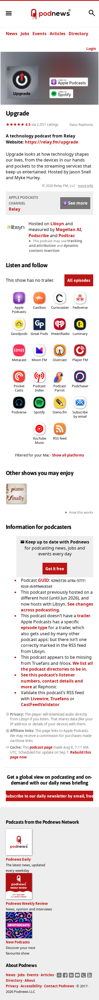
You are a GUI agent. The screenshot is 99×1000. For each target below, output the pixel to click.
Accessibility (31, 986)
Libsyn (57, 224)
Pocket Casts (19, 388)
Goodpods (19, 333)
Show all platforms (68, 455)
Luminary (80, 333)
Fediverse (80, 307)
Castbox (39, 307)
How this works (81, 512)
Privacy (12, 986)
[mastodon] (60, 976)
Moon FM (39, 359)
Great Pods (39, 333)
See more (77, 203)
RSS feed (60, 438)
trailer (83, 616)
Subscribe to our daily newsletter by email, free (49, 796)
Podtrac (67, 235)
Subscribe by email (80, 414)
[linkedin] (72, 976)
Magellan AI (68, 229)
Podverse (19, 412)
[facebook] (66, 976)
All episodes (78, 280)
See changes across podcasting (57, 607)
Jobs (25, 33)
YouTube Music (39, 440)
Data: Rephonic (81, 124)
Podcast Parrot (59, 388)
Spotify (39, 412)
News (11, 33)
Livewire (39, 699)
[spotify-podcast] (61, 98)
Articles (57, 33)
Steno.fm (60, 412)
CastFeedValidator (40, 704)
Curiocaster (60, 307)
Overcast (60, 359)
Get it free (54, 568)
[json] (84, 976)
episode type (34, 627)
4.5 (28, 124)
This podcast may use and (55, 245)
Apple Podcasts (19, 309)
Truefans (59, 699)
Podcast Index (39, 388)
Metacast (19, 359)
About (30, 980)
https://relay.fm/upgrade (51, 142)
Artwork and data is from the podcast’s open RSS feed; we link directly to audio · (50, 185)
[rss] (90, 976)
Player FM (80, 359)
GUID (43, 580)
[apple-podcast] (68, 84)
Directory (78, 33)
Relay (14, 209)
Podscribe (39, 235)
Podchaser (80, 386)
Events (39, 33)
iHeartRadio (60, 333)
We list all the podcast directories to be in (57, 666)
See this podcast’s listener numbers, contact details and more (52, 681)
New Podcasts (18, 942)
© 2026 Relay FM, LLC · (67, 185)
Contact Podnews (59, 986)
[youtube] (78, 976)
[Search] (92, 16)
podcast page (41, 747)
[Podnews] (34, 14)
